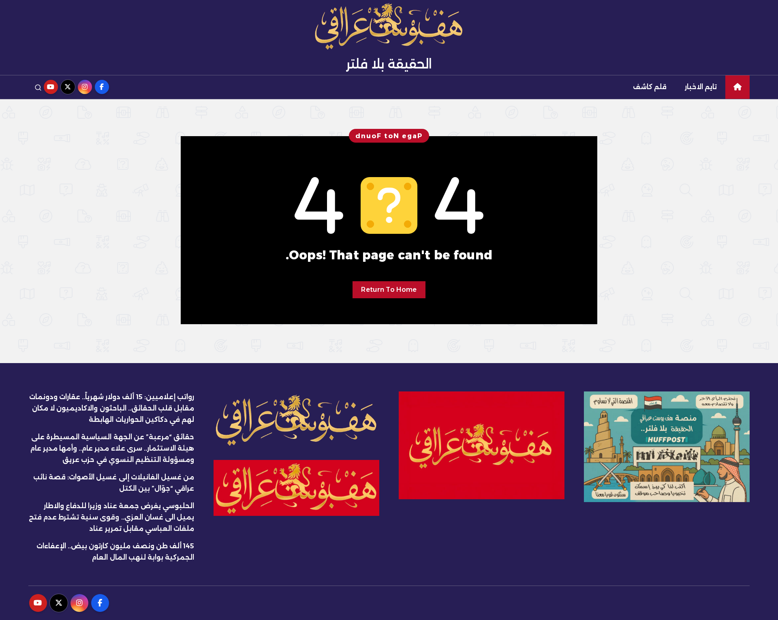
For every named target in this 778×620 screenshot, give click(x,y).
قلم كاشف (650, 87)
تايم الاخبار (701, 87)
